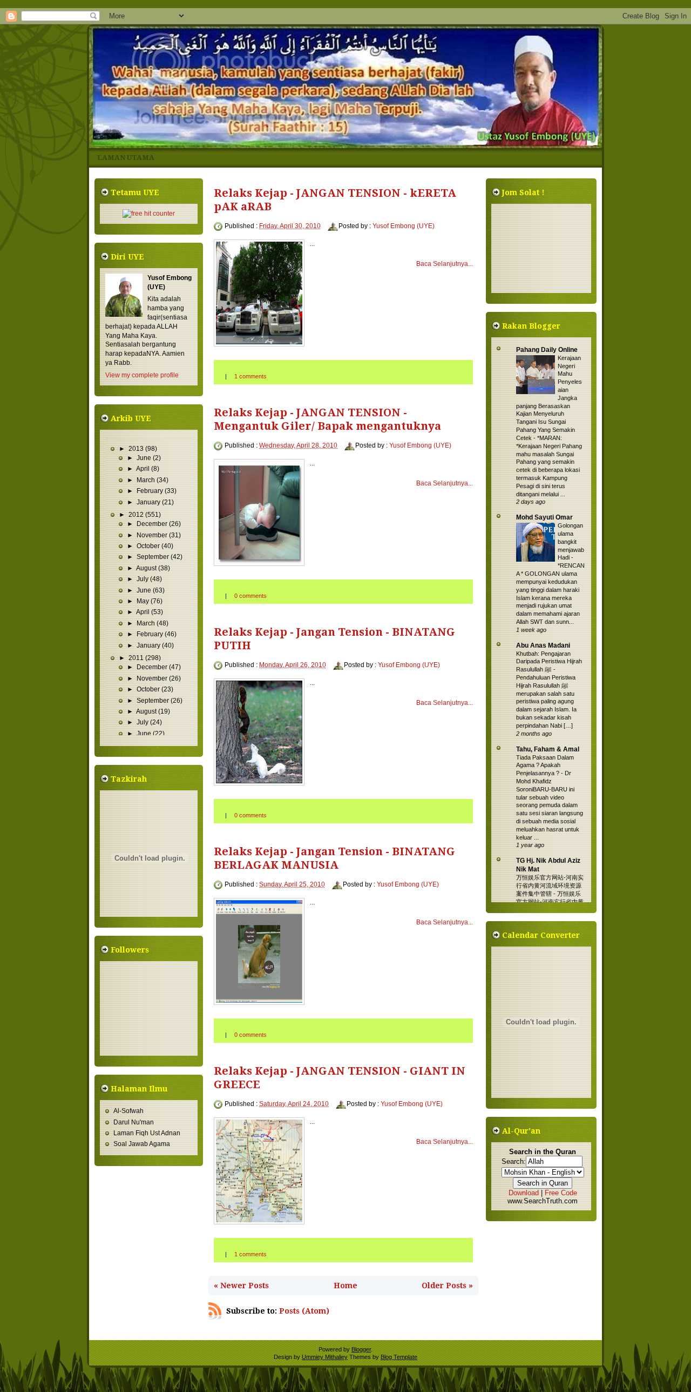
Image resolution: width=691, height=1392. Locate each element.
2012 (136, 514)
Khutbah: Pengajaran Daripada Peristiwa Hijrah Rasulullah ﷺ (549, 661)
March (147, 480)
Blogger (361, 1349)
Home (345, 1285)
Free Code (561, 1193)
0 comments (250, 595)
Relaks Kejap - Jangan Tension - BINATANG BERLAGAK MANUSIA (334, 858)
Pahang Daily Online (547, 350)
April (143, 468)
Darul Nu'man (133, 1122)
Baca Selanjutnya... (444, 264)
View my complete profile (142, 375)
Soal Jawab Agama (141, 1144)
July (143, 579)
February (151, 491)
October (149, 546)
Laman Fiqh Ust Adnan (146, 1133)
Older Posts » (447, 1285)
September (154, 557)
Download (524, 1193)
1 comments (250, 376)
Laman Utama (125, 158)
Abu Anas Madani (543, 645)
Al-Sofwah (128, 1111)
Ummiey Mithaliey (325, 1357)
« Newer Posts (241, 1285)
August (147, 568)
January (149, 502)
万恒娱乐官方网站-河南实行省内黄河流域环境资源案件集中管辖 (550, 885)
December (153, 524)
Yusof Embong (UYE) (403, 226)
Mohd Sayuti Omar (544, 517)
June (145, 458)
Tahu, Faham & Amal (547, 749)
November (153, 535)
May (144, 601)
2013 (136, 448)
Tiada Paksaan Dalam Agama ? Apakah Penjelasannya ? (545, 765)
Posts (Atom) (304, 1311)
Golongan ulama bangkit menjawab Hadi (571, 541)
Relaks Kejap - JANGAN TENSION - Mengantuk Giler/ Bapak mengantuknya (327, 419)
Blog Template (399, 1357)
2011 (136, 658)
